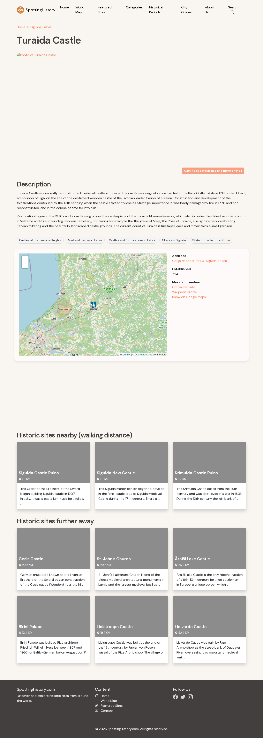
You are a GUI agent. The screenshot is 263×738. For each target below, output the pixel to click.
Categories (134, 7)
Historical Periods (156, 9)
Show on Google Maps (189, 297)
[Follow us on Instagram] (191, 697)
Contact (107, 710)
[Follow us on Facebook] (176, 697)
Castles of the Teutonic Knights (40, 240)
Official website (183, 287)
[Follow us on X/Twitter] (183, 697)
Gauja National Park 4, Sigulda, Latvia (199, 261)
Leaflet (126, 354)
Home (64, 7)
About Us (210, 9)
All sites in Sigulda (174, 240)
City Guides (186, 9)
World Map (79, 9)
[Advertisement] (134, 395)
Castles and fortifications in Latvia (132, 240)
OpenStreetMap (143, 354)
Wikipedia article (184, 292)
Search (233, 7)
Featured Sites (105, 9)
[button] (93, 305)
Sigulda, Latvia (41, 27)
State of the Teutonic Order (211, 240)
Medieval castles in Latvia (85, 240)
